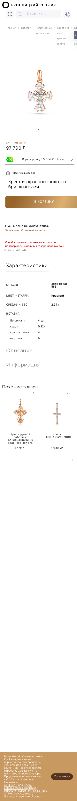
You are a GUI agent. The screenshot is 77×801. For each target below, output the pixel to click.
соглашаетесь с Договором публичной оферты (23, 795)
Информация (22, 365)
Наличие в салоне (24, 173)
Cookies (9, 759)
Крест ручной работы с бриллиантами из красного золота (20, 436)
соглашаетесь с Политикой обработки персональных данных (25, 789)
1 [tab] (39, 130)
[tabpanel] (38, 92)
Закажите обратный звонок (25, 230)
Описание (19, 350)
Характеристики (27, 265)
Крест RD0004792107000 (57, 436)
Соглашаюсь (62, 776)
